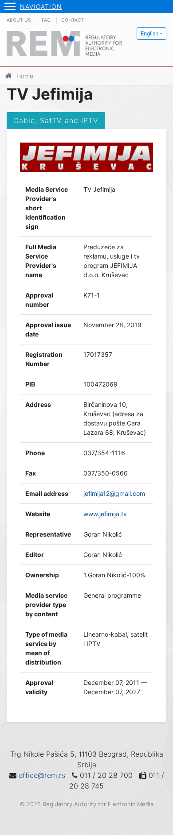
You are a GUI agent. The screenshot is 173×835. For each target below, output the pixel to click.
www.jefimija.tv (105, 514)
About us (19, 20)
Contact (72, 20)
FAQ (46, 20)
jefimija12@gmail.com (114, 493)
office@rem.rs (42, 775)
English (149, 33)
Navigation (41, 6)
